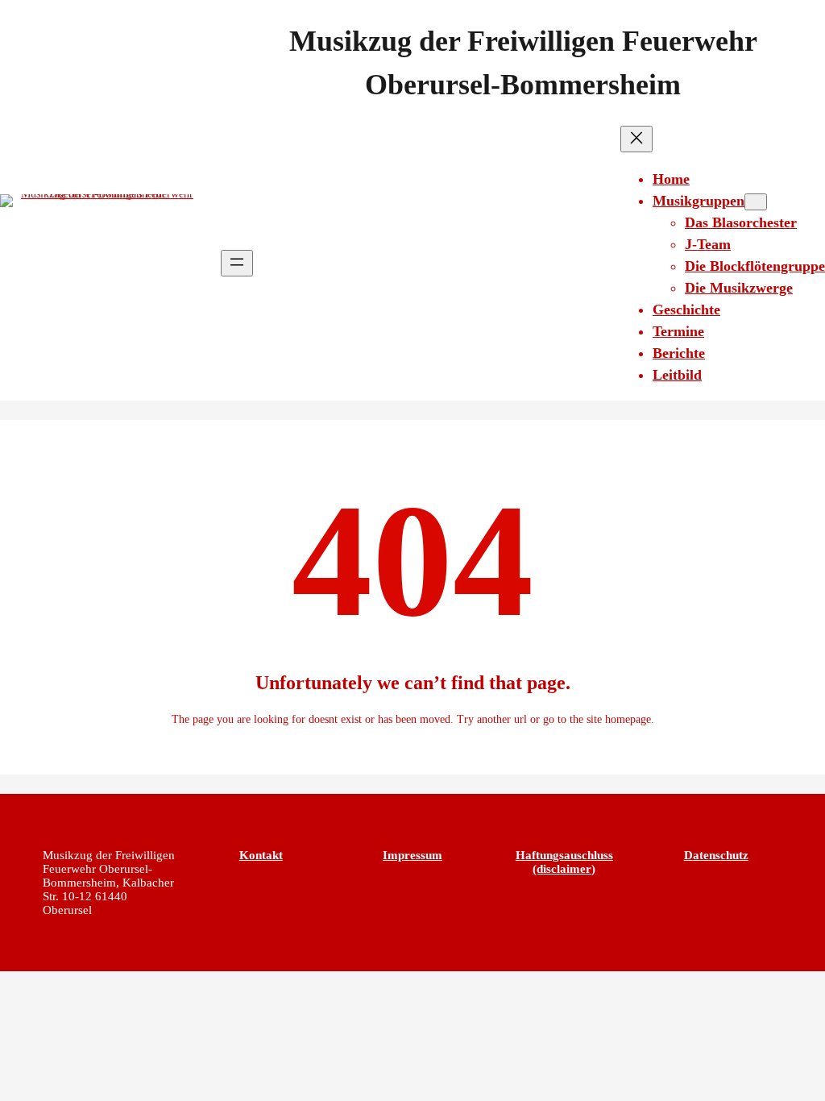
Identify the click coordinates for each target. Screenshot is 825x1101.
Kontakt (261, 855)
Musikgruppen (698, 201)
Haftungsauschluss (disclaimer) (564, 862)
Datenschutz (716, 855)
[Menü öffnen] (237, 263)
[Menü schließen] (636, 139)
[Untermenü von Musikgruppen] (755, 201)
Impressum (412, 855)
